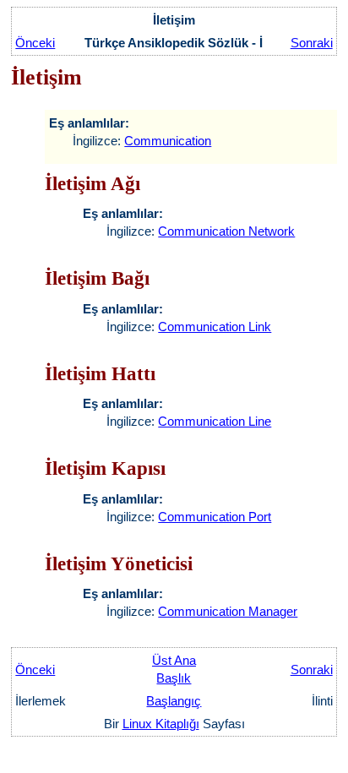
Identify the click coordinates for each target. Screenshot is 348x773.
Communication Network (226, 231)
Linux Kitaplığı (160, 723)
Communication (167, 140)
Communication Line (214, 421)
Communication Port (214, 516)
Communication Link (214, 326)
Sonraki (312, 42)
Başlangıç (173, 701)
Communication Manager (227, 611)
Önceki (35, 42)
